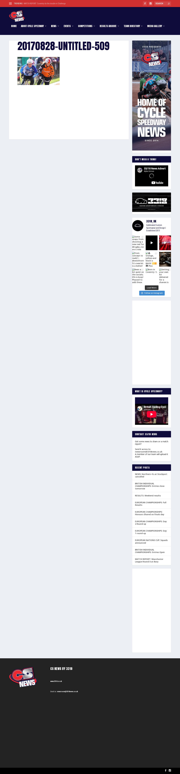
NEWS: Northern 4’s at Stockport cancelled (151, 475)
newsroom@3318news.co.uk (148, 451)
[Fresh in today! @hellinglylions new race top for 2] (165, 242)
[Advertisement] (68, 105)
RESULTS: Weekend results (148, 495)
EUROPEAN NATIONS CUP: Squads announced (151, 541)
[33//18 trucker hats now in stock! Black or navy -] (165, 259)
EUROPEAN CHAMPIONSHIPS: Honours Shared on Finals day (149, 513)
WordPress (41, 771)
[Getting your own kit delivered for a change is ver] (165, 275)
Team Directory (132, 26)
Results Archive (108, 26)
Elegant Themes (23, 771)
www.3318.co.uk (56, 681)
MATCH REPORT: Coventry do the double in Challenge (45, 3)
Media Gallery (154, 26)
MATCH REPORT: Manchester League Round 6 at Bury (149, 560)
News (53, 26)
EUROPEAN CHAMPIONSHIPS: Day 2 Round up (151, 522)
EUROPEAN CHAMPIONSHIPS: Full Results (150, 503)
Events (67, 26)
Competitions (85, 26)
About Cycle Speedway (32, 26)
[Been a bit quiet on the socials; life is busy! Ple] (138, 275)
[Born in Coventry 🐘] (152, 275)
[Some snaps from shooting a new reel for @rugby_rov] (138, 242)
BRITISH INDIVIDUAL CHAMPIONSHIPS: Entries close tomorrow (149, 486)
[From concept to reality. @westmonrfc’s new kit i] (138, 259)
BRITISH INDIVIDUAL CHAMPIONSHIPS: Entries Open (150, 551)
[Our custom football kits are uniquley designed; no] (152, 242)
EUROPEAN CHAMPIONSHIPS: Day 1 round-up (151, 532)
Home (14, 26)
